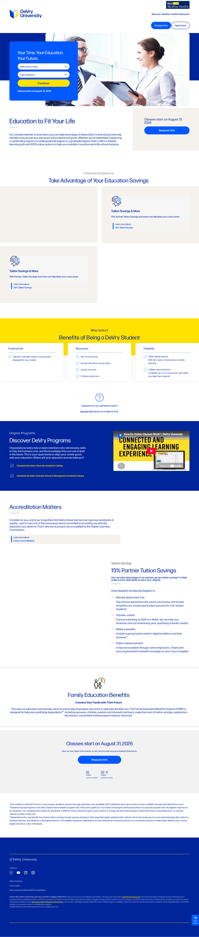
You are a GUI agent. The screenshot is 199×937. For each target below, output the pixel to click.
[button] (195, 920)
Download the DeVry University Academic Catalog (40, 465)
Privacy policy (14, 885)
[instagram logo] (33, 873)
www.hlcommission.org (131, 896)
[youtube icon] (18, 873)
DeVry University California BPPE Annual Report (27, 890)
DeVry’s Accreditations (24, 540)
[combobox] (44, 66)
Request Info (161, 25)
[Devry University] (23, 859)
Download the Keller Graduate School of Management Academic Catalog (50, 475)
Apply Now (180, 25)
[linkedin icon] (25, 873)
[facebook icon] (11, 873)
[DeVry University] (178, 5)
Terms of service (15, 881)
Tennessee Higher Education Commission (47, 901)
